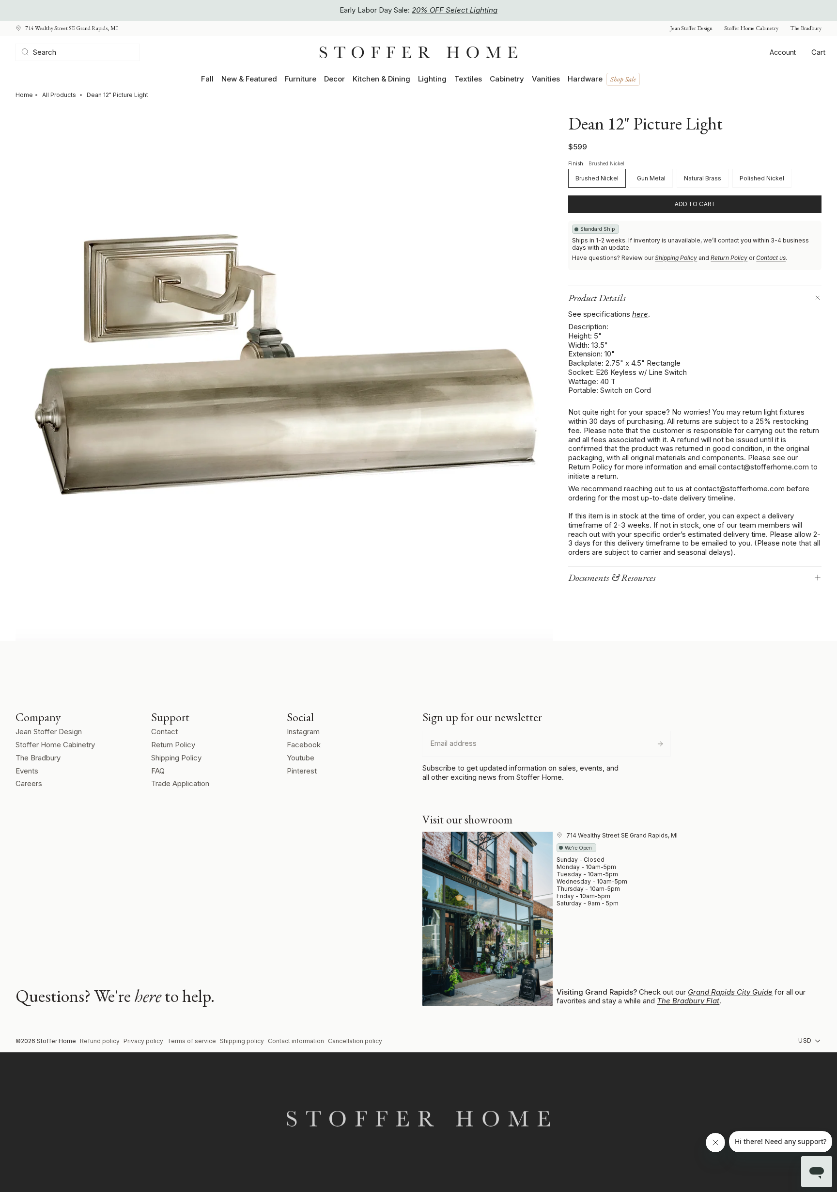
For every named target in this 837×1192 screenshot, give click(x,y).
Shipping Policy (676, 257)
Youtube (300, 757)
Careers (29, 783)
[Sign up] (660, 744)
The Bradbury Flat (688, 1000)
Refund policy (100, 1041)
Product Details (597, 297)
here (640, 314)
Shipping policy (242, 1041)
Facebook (304, 744)
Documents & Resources (612, 577)
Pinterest (302, 770)
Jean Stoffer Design (691, 28)
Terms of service (191, 1041)
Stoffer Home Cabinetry (751, 28)
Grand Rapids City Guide (730, 992)
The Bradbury (806, 28)
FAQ (158, 770)
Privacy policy (143, 1041)
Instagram (303, 731)
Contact (164, 731)
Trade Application (180, 783)
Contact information (296, 1041)
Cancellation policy (355, 1041)
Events (27, 770)
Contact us (771, 257)
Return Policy (729, 257)
